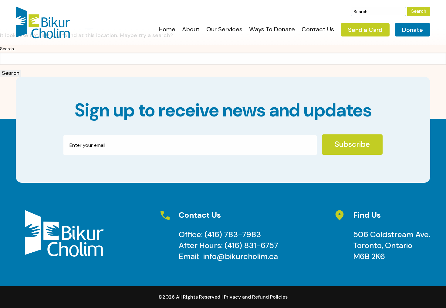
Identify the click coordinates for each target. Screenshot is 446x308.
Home (167, 29)
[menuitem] (167, 31)
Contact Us (318, 29)
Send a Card (365, 30)
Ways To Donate (272, 29)
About (191, 29)
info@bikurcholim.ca (240, 256)
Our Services (224, 29)
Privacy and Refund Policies (256, 297)
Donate (412, 30)
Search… (8, 48)
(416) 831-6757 (251, 245)
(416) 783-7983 (232, 234)
